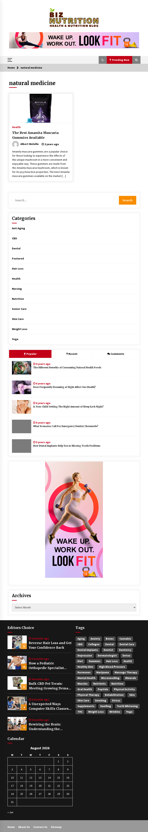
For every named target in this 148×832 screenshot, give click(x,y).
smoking (100, 700)
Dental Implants (87, 650)
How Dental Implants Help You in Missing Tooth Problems (66, 445)
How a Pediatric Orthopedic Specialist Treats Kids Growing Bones (46, 665)
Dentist (108, 650)
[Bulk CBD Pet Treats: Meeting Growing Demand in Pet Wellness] (17, 683)
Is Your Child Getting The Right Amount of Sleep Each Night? (68, 406)
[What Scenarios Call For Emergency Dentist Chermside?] (21, 426)
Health (16, 126)
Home (11, 827)
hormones (84, 672)
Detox (126, 655)
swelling (105, 706)
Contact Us (40, 827)
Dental (16, 248)
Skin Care (18, 319)
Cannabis (125, 638)
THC (79, 711)
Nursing (17, 288)
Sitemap (56, 827)
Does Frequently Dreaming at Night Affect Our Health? (64, 387)
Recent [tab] (72, 354)
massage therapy (126, 672)
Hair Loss (18, 268)
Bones (110, 638)
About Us (24, 827)
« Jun (10, 812)
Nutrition (18, 299)
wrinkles (114, 711)
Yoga (15, 339)
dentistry (125, 650)
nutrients (99, 683)
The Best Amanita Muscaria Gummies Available (35, 135)
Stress (116, 700)
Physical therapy (88, 695)
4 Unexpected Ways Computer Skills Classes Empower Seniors (49, 706)
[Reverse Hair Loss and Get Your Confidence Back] (17, 642)
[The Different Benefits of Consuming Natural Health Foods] (21, 368)
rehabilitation (114, 695)
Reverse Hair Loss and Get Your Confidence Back (50, 645)
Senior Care (19, 309)
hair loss (112, 661)
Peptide (103, 689)
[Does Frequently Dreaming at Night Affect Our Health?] (21, 387)
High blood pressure (112, 666)
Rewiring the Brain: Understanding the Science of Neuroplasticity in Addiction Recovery (50, 726)
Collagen (93, 644)
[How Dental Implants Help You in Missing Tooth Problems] (21, 446)
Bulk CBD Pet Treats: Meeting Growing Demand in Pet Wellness (50, 686)
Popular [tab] (31, 354)
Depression (84, 655)
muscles (82, 683)
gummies (94, 661)
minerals (130, 678)
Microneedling (110, 678)
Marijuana (102, 672)
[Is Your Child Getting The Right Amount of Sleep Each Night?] (21, 407)
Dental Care (126, 644)
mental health (86, 678)
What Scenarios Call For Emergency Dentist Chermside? (65, 426)
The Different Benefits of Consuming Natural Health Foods (67, 367)
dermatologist (107, 655)
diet (80, 661)
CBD (14, 238)
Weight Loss (19, 329)
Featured (18, 258)
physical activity (124, 689)
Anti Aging (18, 228)
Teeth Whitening (127, 706)
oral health (84, 689)
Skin (132, 695)
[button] (103, 60)
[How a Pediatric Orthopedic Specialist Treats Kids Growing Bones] (17, 662)
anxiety (95, 638)
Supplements (85, 706)
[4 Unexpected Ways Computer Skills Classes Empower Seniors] (17, 703)
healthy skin (85, 666)
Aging (81, 638)
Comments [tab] (117, 354)
